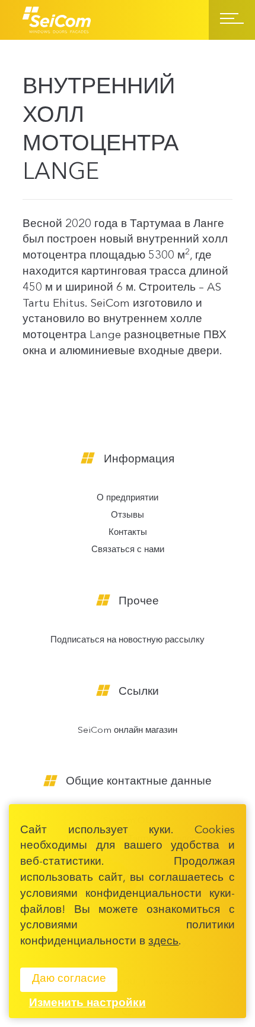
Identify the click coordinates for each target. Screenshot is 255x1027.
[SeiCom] (56, 20)
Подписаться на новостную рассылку (127, 640)
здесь (163, 941)
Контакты (128, 532)
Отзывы (127, 515)
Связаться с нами (127, 550)
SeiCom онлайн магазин (127, 730)
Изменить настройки (87, 1003)
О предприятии (127, 498)
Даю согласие (69, 979)
